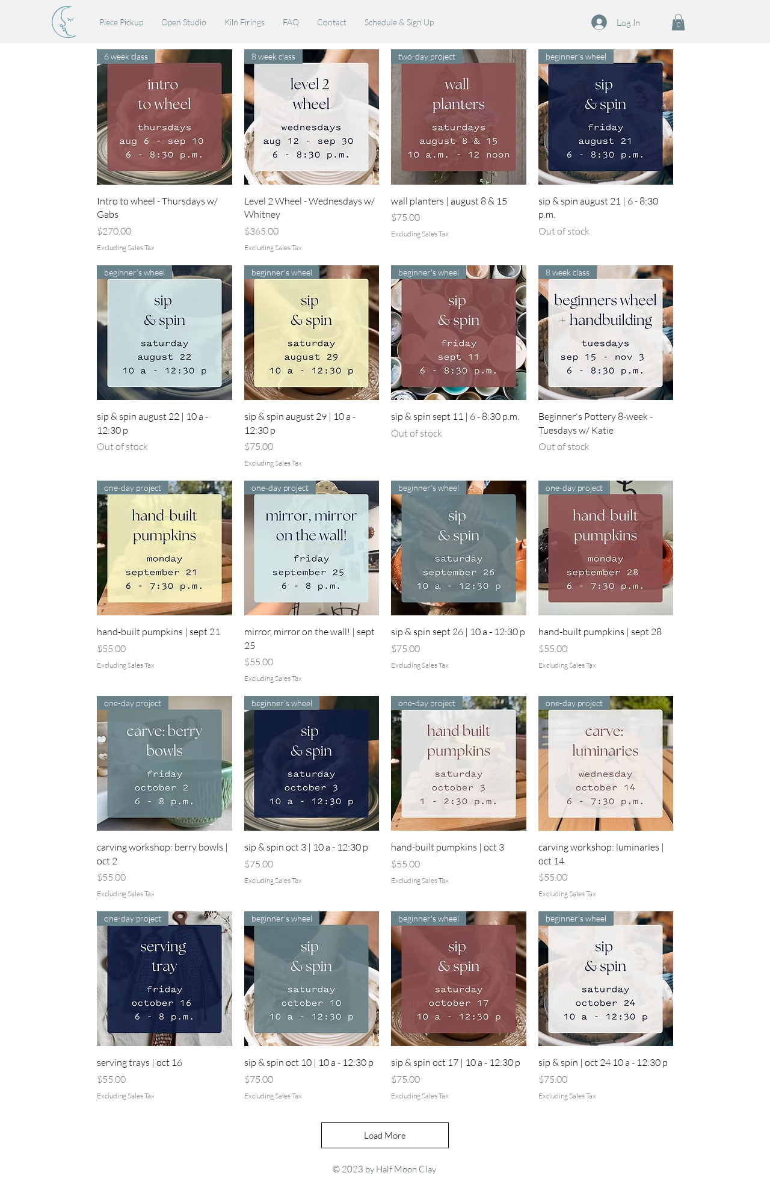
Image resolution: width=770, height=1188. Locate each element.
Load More (385, 1135)
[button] (678, 22)
